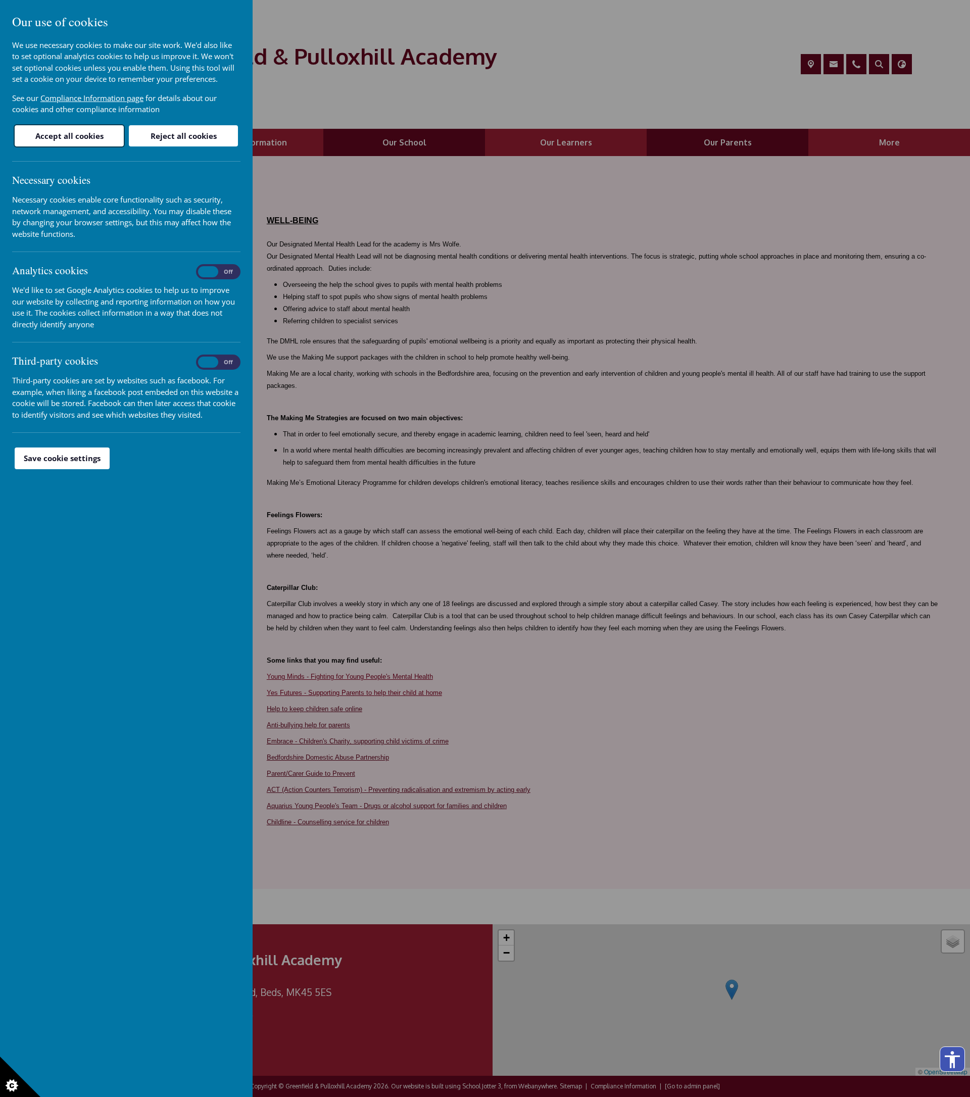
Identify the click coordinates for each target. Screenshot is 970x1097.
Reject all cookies (184, 136)
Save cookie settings (62, 458)
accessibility (952, 1060)
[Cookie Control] (20, 1077)
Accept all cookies (69, 136)
